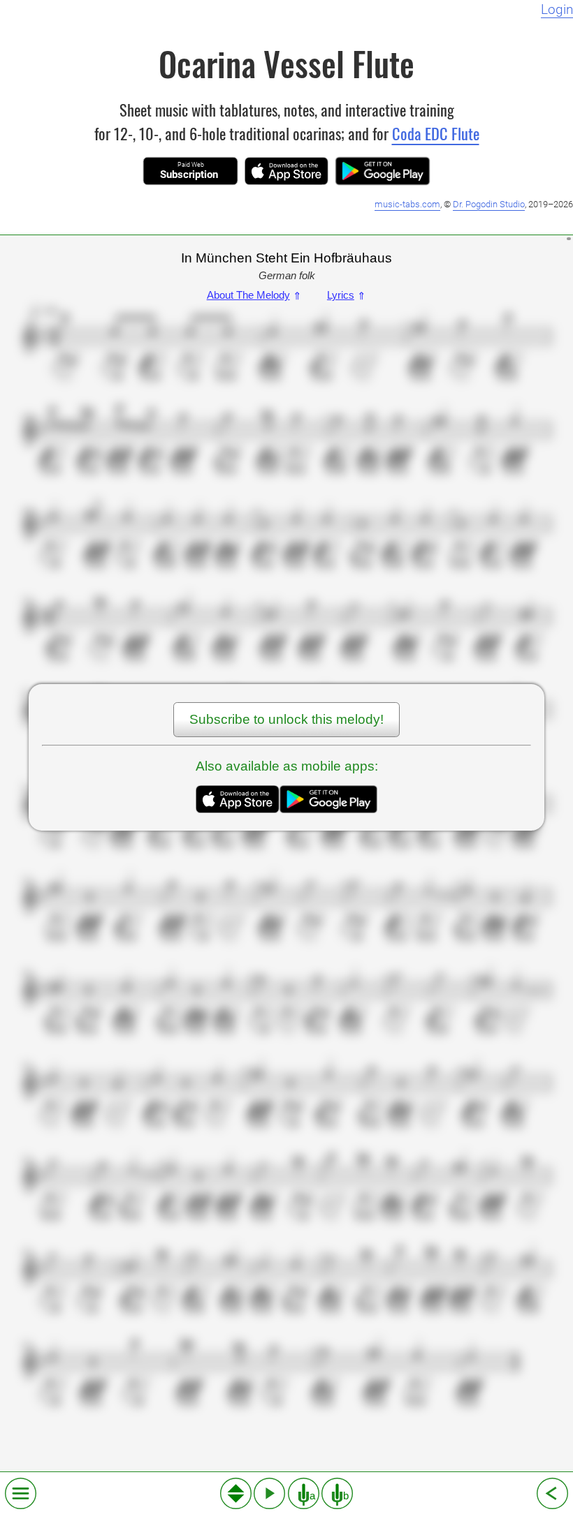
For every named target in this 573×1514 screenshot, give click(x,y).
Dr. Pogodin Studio (489, 204)
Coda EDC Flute (435, 132)
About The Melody (254, 295)
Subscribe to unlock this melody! (286, 719)
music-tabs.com (407, 204)
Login (557, 9)
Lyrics (346, 295)
